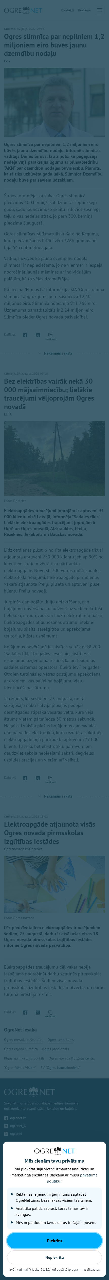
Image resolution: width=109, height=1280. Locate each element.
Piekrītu (54, 1241)
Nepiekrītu (54, 1257)
